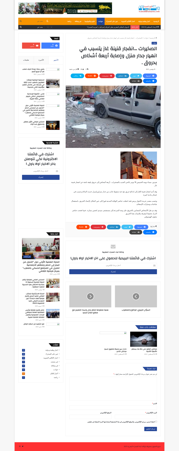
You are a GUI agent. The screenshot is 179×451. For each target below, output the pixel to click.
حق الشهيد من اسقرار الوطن (34, 324)
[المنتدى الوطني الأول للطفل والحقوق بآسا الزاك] (53, 125)
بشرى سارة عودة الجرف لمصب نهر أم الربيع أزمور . (33, 70)
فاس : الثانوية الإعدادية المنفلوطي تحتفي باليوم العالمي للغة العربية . (35, 96)
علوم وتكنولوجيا (90, 21)
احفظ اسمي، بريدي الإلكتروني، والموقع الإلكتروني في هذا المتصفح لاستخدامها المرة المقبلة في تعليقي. (121, 422)
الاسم (154, 403)
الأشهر (55, 60)
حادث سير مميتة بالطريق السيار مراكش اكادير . (115, 350)
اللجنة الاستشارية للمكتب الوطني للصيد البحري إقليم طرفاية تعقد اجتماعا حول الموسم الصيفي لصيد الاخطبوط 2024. (34, 298)
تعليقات (26, 60)
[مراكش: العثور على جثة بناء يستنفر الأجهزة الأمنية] (143, 339)
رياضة (69, 21)
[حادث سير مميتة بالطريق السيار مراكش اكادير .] (113, 339)
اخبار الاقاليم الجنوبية (128, 21)
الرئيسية (156, 21)
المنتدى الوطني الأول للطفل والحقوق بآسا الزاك (34, 123)
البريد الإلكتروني (151, 412)
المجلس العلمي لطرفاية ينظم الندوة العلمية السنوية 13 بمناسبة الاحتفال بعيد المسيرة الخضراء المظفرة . (33, 283)
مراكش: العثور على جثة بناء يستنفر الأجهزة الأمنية (144, 350)
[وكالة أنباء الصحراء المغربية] (149, 9)
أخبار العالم (54, 373)
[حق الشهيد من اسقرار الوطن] (53, 327)
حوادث (100, 21)
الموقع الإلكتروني (105, 412)
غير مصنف (54, 362)
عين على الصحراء (112, 21)
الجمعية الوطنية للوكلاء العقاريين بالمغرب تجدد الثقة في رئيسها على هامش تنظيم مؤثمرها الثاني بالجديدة (33, 83)
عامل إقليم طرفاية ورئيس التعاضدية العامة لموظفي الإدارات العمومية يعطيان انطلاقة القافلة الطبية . (34, 313)
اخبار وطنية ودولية (144, 21)
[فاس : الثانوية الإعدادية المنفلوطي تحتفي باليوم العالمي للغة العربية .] (53, 97)
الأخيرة (41, 60)
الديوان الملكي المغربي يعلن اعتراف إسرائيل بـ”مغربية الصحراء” (108, 27)
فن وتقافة (78, 21)
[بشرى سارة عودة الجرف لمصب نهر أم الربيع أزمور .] (53, 72)
